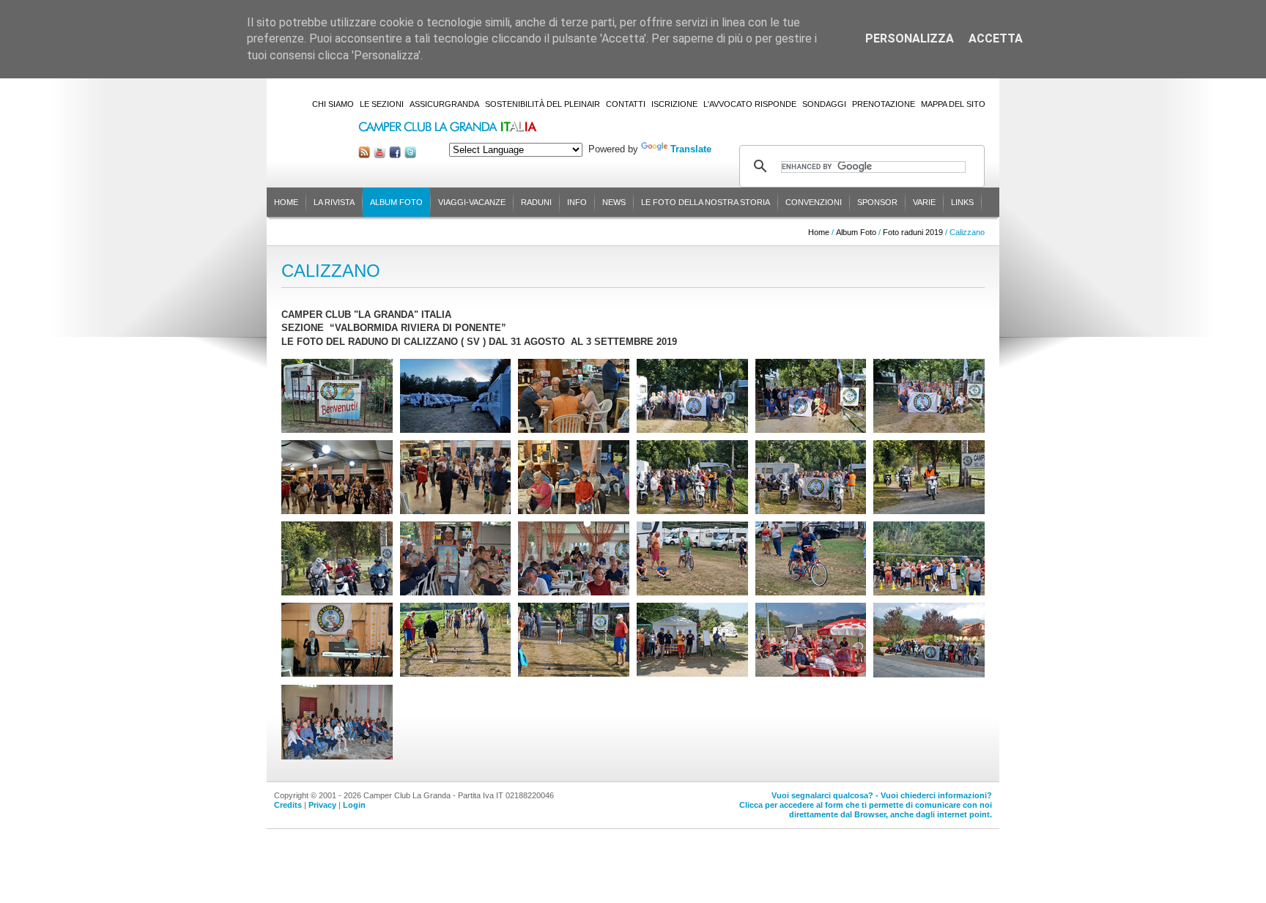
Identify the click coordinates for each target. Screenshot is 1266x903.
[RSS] (364, 154)
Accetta (996, 38)
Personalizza (909, 38)
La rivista (334, 202)
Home (286, 202)
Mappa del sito (953, 104)
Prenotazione (883, 104)
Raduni (536, 202)
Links (962, 202)
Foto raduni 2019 (913, 232)
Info (577, 202)
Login (354, 804)
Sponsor (877, 202)
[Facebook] (395, 154)
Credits (288, 804)
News (614, 202)
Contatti (625, 104)
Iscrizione (674, 104)
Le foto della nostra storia (705, 202)
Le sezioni (382, 104)
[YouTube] (379, 154)
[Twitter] (410, 154)
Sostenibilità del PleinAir (542, 104)
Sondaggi (824, 104)
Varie (924, 202)
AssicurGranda (444, 104)
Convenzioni (813, 202)
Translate (690, 149)
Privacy (322, 804)
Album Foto (396, 202)
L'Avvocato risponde (749, 104)
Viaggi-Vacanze (472, 202)
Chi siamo (333, 104)
